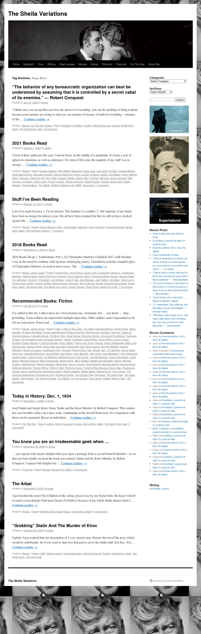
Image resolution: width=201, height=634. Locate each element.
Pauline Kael (19, 283)
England (66, 125)
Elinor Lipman (81, 174)
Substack (28, 64)
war (40, 129)
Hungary (66, 350)
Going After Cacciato (54, 346)
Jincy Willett (52, 353)
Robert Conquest (102, 125)
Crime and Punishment (113, 336)
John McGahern (111, 353)
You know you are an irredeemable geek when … (60, 441)
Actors (94, 64)
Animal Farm (62, 272)
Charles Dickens (21, 336)
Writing (51, 64)
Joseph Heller (19, 357)
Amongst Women (104, 328)
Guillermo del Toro (40, 178)
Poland (51, 181)
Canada (105, 332)
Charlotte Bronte (39, 336)
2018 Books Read (29, 244)
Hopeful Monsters (72, 553)
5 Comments (100, 511)
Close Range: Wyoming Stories (83, 336)
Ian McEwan (57, 279)
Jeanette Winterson (34, 353)
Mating (118, 360)
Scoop (24, 371)
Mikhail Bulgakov (46, 364)
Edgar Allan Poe (47, 276)
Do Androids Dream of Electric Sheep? (42, 339)
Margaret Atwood (29, 360)
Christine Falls (57, 336)
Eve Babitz (114, 174)
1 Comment (102, 185)
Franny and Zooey (84, 343)
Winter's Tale (118, 378)
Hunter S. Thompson (39, 279)
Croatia (113, 171)
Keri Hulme (82, 357)
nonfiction (77, 125)
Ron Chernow (87, 283)
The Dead (100, 375)
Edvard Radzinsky (63, 174)
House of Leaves (32, 350)
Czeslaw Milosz (126, 171)
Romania (74, 283)
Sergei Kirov (127, 125)
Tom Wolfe (44, 185)
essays (104, 174)
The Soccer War (34, 287)
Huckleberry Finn (51, 350)
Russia (116, 125)
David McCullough (22, 174)
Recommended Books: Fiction (42, 301)
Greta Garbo (70, 227)
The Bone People (64, 375)
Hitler (54, 178)
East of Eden (91, 339)
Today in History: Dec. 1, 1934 (41, 396)
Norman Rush (127, 364)
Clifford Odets (30, 276)
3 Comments (50, 129)
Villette (106, 378)
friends (114, 276)
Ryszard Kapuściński (115, 283)
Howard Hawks (66, 178)
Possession (128, 367)
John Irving (95, 353)
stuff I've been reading (37, 230)
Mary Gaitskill (82, 360)
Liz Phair (94, 178)
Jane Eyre (17, 353)
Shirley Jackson (71, 371)
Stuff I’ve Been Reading (35, 199)
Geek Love (131, 343)
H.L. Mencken (19, 279)
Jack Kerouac (86, 279)
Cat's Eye (116, 332)
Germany (24, 178)
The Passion (27, 378)
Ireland (79, 178)
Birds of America (76, 332)
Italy (86, 178)
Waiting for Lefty (108, 287)
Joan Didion (101, 279)
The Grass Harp (114, 375)
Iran (89, 350)
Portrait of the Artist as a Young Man (102, 367)
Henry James (93, 346)
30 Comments (34, 557)
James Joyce (38, 272)
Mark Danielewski (49, 360)
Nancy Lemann (118, 178)
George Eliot (19, 346)
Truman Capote (76, 287)
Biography (76, 171)
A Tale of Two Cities (72, 328)
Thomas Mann (29, 185)
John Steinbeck (129, 353)
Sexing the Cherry (52, 371)
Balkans (52, 171)
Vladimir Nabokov (60, 185)
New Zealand (93, 364)
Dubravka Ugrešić (42, 174)
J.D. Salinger (113, 350)
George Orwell (126, 276)
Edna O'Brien (106, 339)
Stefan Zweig (88, 371)
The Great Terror (28, 129)
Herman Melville (109, 346)
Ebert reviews (67, 64)
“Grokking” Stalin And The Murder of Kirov (54, 525)
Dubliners (77, 339)
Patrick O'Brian (40, 367)
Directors (107, 64)
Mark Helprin (67, 360)
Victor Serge (92, 287)
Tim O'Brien (63, 378)
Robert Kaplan (92, 181)
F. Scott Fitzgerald (48, 343)
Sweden (16, 185)
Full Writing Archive (159, 488)
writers (48, 125)
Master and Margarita (101, 360)
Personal (121, 64)
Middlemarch (29, 364)
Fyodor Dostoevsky (114, 343)
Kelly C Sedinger (161, 428)
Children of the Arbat (51, 511)
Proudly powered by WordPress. (168, 580)
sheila (45, 102)
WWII (78, 185)
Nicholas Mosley (110, 364)
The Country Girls (84, 375)
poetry (30, 283)
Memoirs (104, 178)
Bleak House (93, 332)
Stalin (15, 129)
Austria (43, 171)
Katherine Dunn (66, 357)
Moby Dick (62, 364)
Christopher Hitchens (109, 272)
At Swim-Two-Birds (32, 332)
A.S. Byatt (89, 328)
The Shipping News (45, 378)
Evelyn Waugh (129, 174)
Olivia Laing (40, 181)
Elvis (41, 64)
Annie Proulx (76, 272)
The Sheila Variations (37, 13)
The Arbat (22, 483)
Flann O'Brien (66, 343)
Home (16, 64)
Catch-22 (127, 332)
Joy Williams (50, 357)
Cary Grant (102, 171)
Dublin (67, 339)
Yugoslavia (88, 185)
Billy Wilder (64, 171)
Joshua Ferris (35, 357)
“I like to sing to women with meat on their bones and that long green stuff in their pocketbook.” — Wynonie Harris (170, 276)
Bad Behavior (59, 332)
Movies (83, 64)
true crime (61, 287)
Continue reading (36, 119)
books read (89, 171)
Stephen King (103, 371)
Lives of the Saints (118, 357)
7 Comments (125, 287)
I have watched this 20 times (166, 254)
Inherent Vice (79, 350)
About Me (154, 64)
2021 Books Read (29, 143)
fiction (15, 178)
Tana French (118, 371)
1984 (57, 328)
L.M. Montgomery (99, 357)
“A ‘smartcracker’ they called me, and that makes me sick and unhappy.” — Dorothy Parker (170, 308)
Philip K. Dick (57, 367)
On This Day (137, 64)
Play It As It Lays (73, 367)
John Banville (81, 353)
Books (26, 125)
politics (87, 125)
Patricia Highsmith (22, 367)
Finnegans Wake (100, 276)
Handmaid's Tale (75, 346)
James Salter (128, 350)
